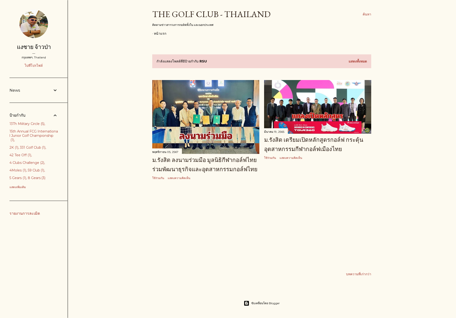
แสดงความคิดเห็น (179, 178)
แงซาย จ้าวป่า (34, 47)
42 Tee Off (20, 155)
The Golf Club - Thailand (211, 14)
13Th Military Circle (26, 124)
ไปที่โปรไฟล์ (34, 65)
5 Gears (17, 178)
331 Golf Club (32, 147)
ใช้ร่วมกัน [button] (158, 178)
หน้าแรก (160, 33)
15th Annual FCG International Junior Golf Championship (34, 135)
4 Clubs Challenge (26, 163)
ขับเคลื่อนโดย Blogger (265, 303)
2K (13, 147)
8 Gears (36, 178)
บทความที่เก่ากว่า (358, 274)
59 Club (35, 170)
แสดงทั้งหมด (358, 61)
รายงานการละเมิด (25, 213)
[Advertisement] (205, 225)
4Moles (17, 170)
